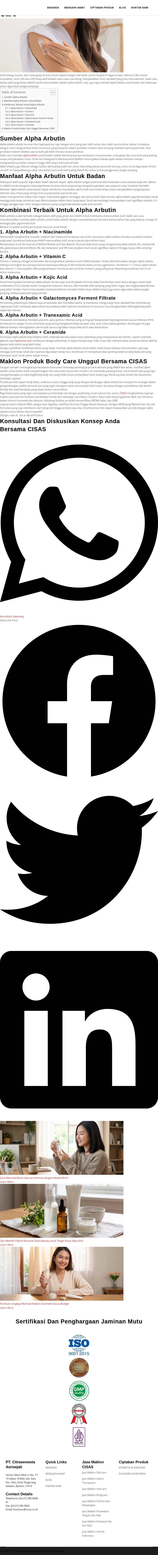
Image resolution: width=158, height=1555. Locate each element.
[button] (79, 701)
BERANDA (51, 1467)
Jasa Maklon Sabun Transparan (93, 1480)
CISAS (123, 393)
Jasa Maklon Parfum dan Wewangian (96, 1503)
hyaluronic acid (23, 340)
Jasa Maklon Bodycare (94, 1495)
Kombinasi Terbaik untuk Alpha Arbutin (24, 104)
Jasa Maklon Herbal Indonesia (93, 1533)
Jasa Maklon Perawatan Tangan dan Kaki (95, 1513)
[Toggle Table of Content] (51, 92)
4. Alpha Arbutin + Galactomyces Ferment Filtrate (31, 118)
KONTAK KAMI (53, 1486)
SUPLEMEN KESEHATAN (132, 1473)
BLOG (49, 1480)
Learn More (6, 1182)
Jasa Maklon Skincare (94, 1472)
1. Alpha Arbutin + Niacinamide (23, 108)
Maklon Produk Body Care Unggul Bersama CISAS (29, 128)
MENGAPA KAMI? (55, 1473)
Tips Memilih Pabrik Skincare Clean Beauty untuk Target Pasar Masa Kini (41, 1240)
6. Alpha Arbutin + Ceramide (21, 124)
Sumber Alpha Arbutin (15, 97)
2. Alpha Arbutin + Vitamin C (21, 111)
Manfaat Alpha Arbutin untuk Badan (23, 100)
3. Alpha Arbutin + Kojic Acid (21, 114)
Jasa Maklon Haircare (94, 1489)
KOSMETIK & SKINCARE (132, 1467)
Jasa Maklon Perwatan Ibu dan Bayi (97, 1523)
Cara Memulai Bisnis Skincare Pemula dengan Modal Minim (34, 1178)
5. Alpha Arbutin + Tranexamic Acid (24, 121)
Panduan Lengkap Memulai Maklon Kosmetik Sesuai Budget (34, 1303)
